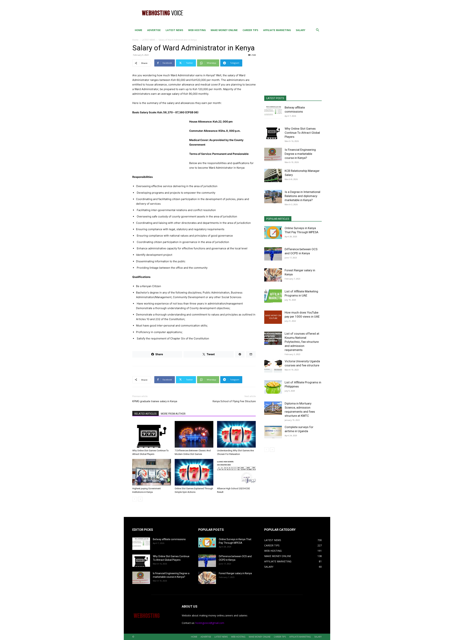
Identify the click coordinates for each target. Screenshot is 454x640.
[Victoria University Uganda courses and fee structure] (273, 366)
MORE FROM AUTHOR (173, 413)
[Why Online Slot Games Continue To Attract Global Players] (151, 434)
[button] (317, 30)
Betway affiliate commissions (169, 539)
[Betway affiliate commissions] (273, 112)
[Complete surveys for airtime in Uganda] (273, 431)
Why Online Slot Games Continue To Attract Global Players (302, 132)
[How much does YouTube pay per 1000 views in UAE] (273, 317)
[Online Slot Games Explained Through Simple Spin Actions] (194, 472)
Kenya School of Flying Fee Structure (234, 401)
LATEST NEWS (174, 30)
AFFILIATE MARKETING (277, 30)
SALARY (300, 30)
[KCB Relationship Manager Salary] (273, 175)
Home (135, 39)
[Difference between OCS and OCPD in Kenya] (273, 254)
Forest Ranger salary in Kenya (235, 573)
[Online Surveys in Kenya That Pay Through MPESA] (273, 232)
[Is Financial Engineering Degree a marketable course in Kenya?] (273, 154)
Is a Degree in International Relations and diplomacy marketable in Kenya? (302, 196)
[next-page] (140, 499)
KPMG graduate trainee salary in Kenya (154, 401)
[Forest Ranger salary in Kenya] (273, 275)
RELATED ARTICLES (145, 413)
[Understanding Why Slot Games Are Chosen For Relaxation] (236, 434)
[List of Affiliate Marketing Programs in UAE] (273, 296)
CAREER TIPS (250, 30)
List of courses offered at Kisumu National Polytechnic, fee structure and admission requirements (302, 342)
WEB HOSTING (197, 30)
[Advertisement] (257, 13)
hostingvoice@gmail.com (209, 623)
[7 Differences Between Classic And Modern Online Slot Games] (194, 434)
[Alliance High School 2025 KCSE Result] (236, 472)
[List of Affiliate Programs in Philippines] (273, 387)
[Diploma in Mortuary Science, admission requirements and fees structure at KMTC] (273, 408)
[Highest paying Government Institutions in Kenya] (151, 472)
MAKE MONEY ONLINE (224, 30)
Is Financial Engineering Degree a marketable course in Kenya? (300, 154)
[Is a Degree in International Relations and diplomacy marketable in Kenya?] (273, 196)
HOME (138, 30)
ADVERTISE (154, 30)
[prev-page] (134, 499)
